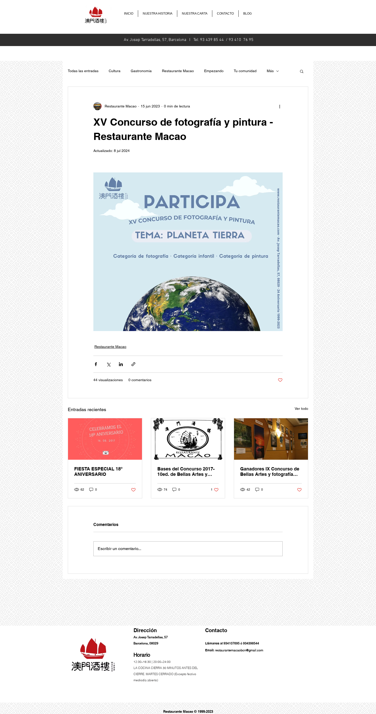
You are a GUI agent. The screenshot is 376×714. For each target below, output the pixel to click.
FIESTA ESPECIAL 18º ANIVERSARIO (98, 471)
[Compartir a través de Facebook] (95, 364)
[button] (301, 71)
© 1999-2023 (203, 711)
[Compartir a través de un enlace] (133, 364)
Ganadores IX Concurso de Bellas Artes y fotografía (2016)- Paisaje (269, 471)
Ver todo (301, 409)
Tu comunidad (245, 71)
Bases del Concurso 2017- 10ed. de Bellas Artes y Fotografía (186, 471)
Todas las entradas (83, 71)
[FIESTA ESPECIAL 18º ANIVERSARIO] (105, 439)
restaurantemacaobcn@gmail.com (239, 650)
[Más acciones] (280, 106)
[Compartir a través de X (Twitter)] (108, 364)
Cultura (114, 71)
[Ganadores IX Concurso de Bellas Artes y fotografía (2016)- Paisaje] (271, 439)
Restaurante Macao (178, 71)
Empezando (214, 71)
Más (270, 71)
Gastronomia (141, 71)
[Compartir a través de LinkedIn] (120, 364)
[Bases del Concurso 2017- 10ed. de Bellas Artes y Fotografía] (188, 439)
